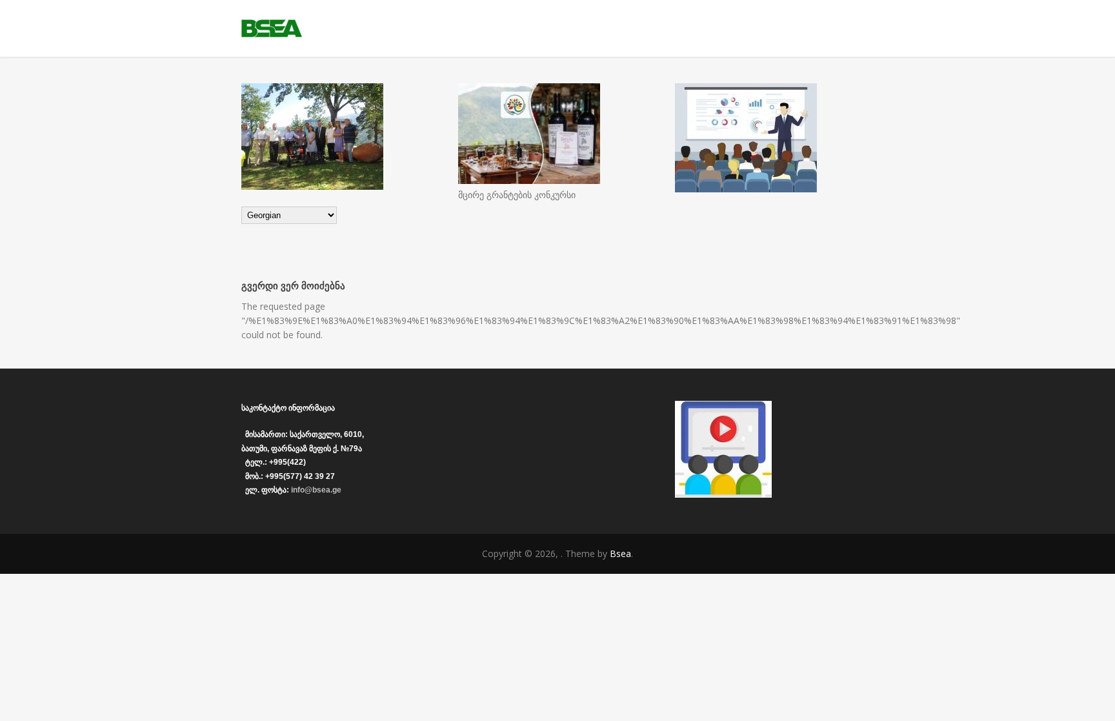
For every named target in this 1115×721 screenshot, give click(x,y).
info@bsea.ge (316, 489)
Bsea (620, 553)
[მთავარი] (557, 28)
